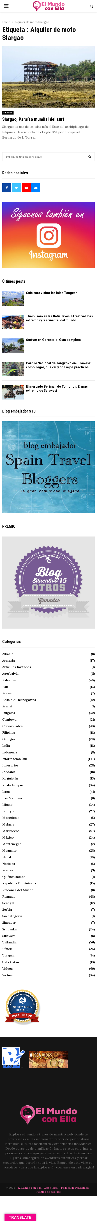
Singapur (9, 923)
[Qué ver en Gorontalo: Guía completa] (13, 345)
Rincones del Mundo (18, 890)
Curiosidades (12, 726)
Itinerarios (10, 765)
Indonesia (9, 752)
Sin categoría (12, 916)
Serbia (7, 909)
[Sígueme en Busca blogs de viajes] (48, 1067)
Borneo (8, 693)
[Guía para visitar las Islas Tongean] (13, 298)
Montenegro (11, 844)
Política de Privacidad (75, 1187)
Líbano (7, 805)
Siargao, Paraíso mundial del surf (33, 119)
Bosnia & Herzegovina (19, 700)
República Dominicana (19, 883)
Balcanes (9, 680)
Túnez (7, 949)
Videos (7, 969)
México (8, 837)
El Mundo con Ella (30, 1187)
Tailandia (9, 942)
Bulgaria (8, 713)
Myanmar (9, 850)
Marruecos (10, 831)
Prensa (7, 870)
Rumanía (8, 896)
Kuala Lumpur (12, 785)
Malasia (8, 824)
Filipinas (7, 112)
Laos (6, 792)
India (6, 746)
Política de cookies (48, 1191)
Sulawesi (8, 936)
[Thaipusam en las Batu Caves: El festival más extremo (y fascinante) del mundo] (13, 322)
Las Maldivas (12, 798)
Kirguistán (10, 778)
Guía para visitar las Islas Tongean (51, 293)
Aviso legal (51, 1187)
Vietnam (8, 975)
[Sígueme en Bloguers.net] (13, 1067)
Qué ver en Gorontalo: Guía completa (53, 340)
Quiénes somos (13, 877)
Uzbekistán (10, 962)
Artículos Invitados (16, 667)
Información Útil (14, 759)
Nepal (6, 857)
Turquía (8, 955)
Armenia (8, 660)
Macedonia (10, 818)
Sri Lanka (9, 929)
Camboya (9, 720)
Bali (5, 687)
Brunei (7, 706)
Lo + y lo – (10, 811)
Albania (7, 654)
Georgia (8, 739)
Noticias (8, 864)
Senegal (8, 903)
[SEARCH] (90, 156)
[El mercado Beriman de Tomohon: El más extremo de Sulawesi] (13, 392)
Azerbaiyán (10, 673)
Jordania (9, 772)
